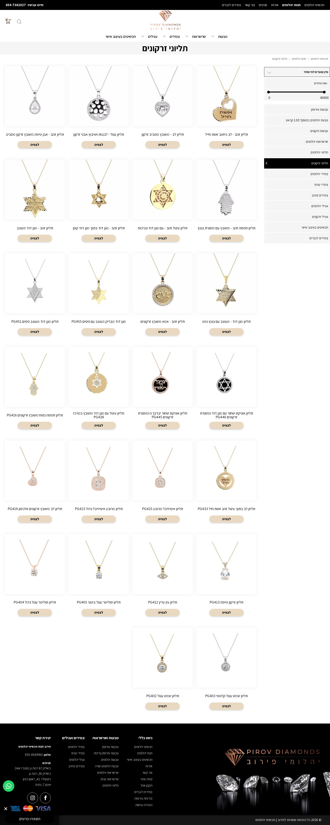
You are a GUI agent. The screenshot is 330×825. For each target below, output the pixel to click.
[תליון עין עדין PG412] (163, 576)
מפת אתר (146, 779)
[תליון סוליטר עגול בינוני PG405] (99, 576)
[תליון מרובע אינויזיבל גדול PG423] (99, 482)
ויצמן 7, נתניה (43, 784)
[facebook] (45, 798)
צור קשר (147, 772)
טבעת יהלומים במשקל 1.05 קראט (307, 120)
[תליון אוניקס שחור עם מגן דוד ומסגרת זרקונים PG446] (227, 389)
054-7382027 (16, 5)
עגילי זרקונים (320, 216)
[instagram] (32, 798)
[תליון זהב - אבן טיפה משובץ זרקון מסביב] (35, 108)
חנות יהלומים (144, 753)
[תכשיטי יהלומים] (165, 20)
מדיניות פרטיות (143, 798)
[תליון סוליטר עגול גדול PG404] (35, 576)
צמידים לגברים (318, 238)
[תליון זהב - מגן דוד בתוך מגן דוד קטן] (99, 202)
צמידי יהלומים (319, 174)
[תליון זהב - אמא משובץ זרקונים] (163, 295)
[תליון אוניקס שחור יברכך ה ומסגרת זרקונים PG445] (163, 389)
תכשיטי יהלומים (143, 747)
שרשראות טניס (110, 779)
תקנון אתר (146, 785)
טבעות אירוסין (319, 109)
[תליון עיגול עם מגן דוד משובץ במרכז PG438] (99, 389)
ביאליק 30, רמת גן (40, 773)
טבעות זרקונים (319, 131)
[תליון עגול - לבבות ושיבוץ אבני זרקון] (99, 108)
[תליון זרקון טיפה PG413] (227, 576)
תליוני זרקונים (319, 163)
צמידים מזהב (320, 195)
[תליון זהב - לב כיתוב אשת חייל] (227, 108)
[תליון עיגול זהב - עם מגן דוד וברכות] (163, 202)
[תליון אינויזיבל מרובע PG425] (163, 482)
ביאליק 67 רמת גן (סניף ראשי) (33, 768)
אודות (149, 766)
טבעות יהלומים (110, 759)
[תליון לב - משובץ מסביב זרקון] (163, 108)
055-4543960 (34, 754)
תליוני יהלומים (319, 152)
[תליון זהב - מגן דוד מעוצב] (35, 202)
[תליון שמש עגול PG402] (163, 670)
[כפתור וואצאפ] (8, 786)
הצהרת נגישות (143, 805)
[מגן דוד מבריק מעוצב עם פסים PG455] (99, 295)
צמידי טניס (321, 184)
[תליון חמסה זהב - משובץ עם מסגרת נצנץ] (227, 202)
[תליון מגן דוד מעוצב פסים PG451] (35, 295)
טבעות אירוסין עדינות (106, 753)
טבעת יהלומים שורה (107, 766)
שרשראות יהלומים (317, 141)
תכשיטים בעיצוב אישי (315, 227)
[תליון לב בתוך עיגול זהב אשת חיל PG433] (227, 482)
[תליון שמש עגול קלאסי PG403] (227, 670)
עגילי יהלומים (319, 206)
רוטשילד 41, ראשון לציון (37, 779)
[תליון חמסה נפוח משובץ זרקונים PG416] (35, 389)
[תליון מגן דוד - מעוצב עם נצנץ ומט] (227, 295)
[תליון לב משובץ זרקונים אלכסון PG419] (35, 482)
